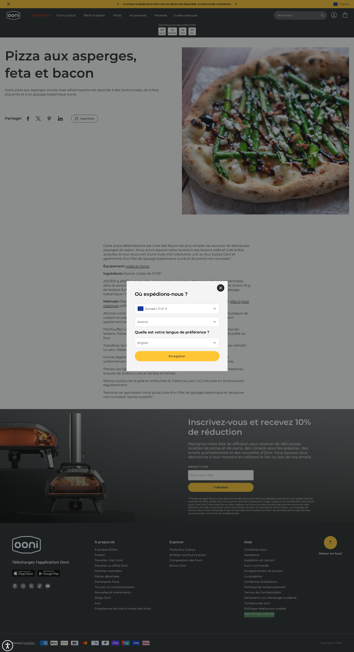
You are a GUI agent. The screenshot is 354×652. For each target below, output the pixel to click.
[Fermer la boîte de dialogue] (220, 287)
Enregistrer (177, 356)
